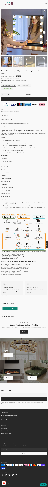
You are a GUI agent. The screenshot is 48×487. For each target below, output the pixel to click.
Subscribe (24, 453)
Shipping (8, 78)
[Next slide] (6, 296)
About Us (24, 331)
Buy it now (24, 99)
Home (2, 8)
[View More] (24, 349)
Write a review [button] (10, 308)
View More (8, 355)
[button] (1, 3)
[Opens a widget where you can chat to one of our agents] (43, 484)
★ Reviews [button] (46, 244)
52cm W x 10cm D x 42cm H (8, 86)
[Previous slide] (2, 296)
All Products (10, 8)
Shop (5, 8)
